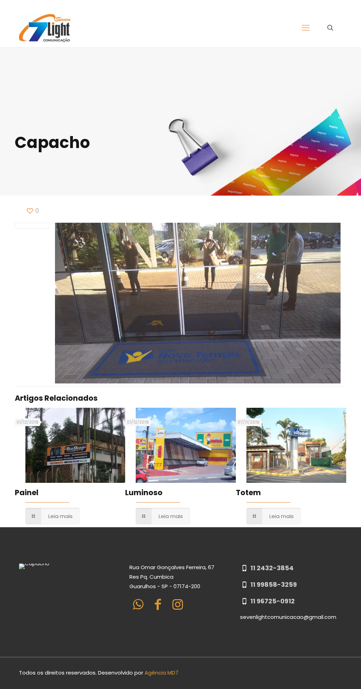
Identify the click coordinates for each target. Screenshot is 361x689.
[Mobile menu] (306, 28)
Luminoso (144, 492)
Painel (26, 492)
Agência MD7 (161, 672)
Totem (248, 492)
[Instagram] (177, 604)
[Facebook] (157, 604)
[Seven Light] (45, 27)
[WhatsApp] (138, 604)
